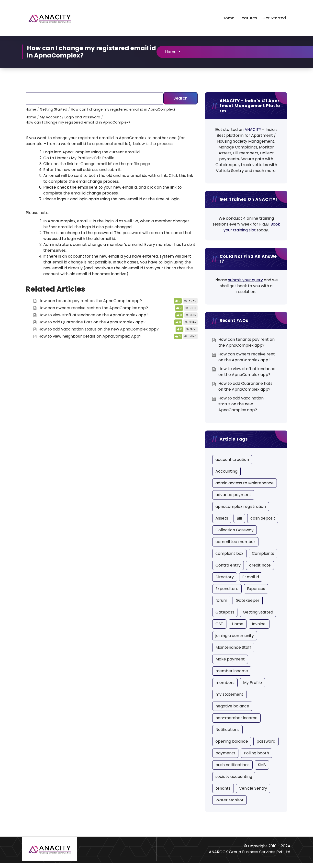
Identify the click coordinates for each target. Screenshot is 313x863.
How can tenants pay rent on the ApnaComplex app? (90, 301)
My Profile (252, 682)
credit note (260, 565)
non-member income (236, 718)
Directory (224, 577)
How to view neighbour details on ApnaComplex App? (89, 336)
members (225, 682)
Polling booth (256, 753)
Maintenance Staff (233, 647)
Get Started (274, 18)
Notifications (227, 729)
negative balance (232, 706)
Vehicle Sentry (253, 788)
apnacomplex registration (240, 506)
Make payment (230, 659)
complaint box (229, 553)
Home (228, 18)
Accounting (226, 471)
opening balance (231, 741)
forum (221, 600)
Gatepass (224, 612)
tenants (223, 788)
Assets (221, 518)
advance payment (233, 495)
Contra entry (228, 565)
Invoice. (259, 624)
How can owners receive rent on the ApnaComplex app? (93, 308)
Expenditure (226, 588)
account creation (232, 459)
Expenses (256, 588)
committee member (235, 542)
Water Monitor (229, 800)
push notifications (232, 765)
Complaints (263, 553)
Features (248, 18)
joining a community (234, 635)
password (266, 741)
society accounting (233, 776)
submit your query (245, 280)
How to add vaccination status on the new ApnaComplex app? (98, 329)
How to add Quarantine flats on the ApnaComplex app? (91, 322)
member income (231, 671)
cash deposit (262, 518)
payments (225, 753)
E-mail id (250, 577)
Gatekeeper (247, 600)
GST (219, 624)
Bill (239, 518)
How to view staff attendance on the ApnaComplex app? (93, 315)
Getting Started (258, 612)
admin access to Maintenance (244, 483)
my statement (229, 694)
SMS (262, 765)
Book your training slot (252, 227)
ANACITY (253, 129)
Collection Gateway (234, 530)
